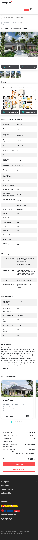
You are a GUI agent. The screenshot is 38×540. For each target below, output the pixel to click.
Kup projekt (19, 464)
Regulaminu (5, 533)
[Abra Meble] (10, 510)
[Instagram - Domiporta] (6, 519)
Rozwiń (5, 368)
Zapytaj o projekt (19, 469)
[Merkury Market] (9, 506)
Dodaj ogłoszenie (27, 10)
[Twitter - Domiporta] (11, 519)
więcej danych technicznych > (25, 453)
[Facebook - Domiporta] (2, 519)
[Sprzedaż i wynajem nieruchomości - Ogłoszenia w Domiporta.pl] (7, 2)
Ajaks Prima (8, 400)
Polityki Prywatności (16, 533)
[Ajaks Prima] (17, 388)
